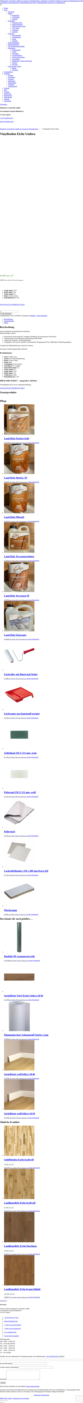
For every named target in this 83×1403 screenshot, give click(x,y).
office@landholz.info (7, 121)
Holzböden (15, 15)
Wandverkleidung (13, 43)
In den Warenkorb (6, 314)
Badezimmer (12, 83)
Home (6, 8)
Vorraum (11, 79)
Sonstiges (15, 70)
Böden (10, 13)
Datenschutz (8, 95)
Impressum (7, 94)
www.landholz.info (10, 1332)
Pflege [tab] (6, 323)
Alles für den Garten (14, 66)
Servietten (15, 53)
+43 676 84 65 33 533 (11, 1317)
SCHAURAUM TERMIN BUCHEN (12, 304)
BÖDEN (33, 316)
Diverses (15, 64)
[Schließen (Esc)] (7, 1400)
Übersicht (11, 12)
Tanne (14, 39)
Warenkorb (7, 101)
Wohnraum (11, 81)
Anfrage (6, 99)
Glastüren (15, 30)
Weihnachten (16, 50)
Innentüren (11, 21)
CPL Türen (15, 28)
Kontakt (6, 92)
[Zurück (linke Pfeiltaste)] (1, 1402)
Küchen (10, 75)
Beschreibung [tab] (8, 319)
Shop (5, 10)
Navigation (3, 104)
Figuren (14, 63)
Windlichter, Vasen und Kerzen (22, 61)
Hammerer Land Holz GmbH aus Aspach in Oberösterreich (19, 129)
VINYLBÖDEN (41, 316)
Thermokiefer (16, 35)
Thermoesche (16, 37)
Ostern (14, 52)
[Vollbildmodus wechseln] (3, 1400)
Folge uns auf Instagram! (12, 1328)
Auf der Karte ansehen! (11, 1336)
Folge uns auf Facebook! (12, 1325)
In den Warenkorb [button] (33, 443)
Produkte (7, 74)
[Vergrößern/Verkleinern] (1, 1400)
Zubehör (15, 19)
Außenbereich (12, 86)
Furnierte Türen (17, 23)
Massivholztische (13, 44)
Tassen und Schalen (18, 57)
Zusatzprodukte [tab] (9, 321)
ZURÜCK (3, 1301)
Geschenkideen (17, 55)
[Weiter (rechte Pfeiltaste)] (3, 1402)
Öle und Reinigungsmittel (16, 46)
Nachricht (3, 1379)
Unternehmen (8, 72)
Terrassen (11, 33)
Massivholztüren (17, 24)
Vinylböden (16, 17)
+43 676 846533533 (6, 118)
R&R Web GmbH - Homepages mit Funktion (14, 1398)
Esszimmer (11, 77)
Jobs (5, 90)
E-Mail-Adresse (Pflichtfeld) (9, 1367)
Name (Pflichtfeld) (6, 1363)
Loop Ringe (16, 59)
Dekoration (11, 48)
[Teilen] (5, 1400)
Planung (6, 88)
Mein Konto (8, 97)
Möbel (14, 68)
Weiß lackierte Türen (19, 26)
